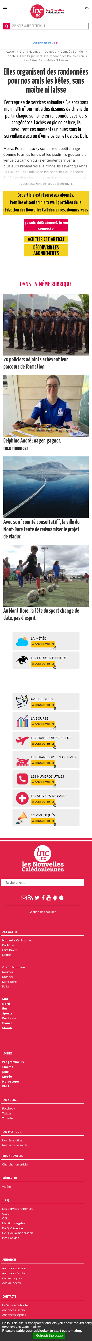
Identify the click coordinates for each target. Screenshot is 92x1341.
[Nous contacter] (24, 897)
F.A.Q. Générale (12, 1228)
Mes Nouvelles (12, 1156)
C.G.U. (6, 1214)
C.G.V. (6, 1218)
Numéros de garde (14, 1145)
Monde (7, 1028)
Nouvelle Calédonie (16, 940)
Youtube (8, 1118)
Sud (5, 999)
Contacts (9, 1296)
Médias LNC (10, 1178)
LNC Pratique (11, 1132)
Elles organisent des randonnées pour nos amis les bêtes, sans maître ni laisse (46, 81)
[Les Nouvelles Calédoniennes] (47, 11)
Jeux (5, 1072)
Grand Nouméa (29, 51)
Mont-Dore (9, 982)
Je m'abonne (68, 5)
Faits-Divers (10, 950)
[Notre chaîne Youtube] (49, 897)
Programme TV (13, 1062)
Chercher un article (15, 1164)
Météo (7, 1076)
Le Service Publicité (15, 1305)
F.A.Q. (6, 1200)
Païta (5, 986)
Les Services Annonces (17, 1209)
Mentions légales (13, 1223)
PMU (5, 1086)
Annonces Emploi (13, 1273)
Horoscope (10, 1081)
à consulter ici (43, 644)
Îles (4, 1008)
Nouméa (8, 972)
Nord (6, 1004)
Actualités (10, 932)
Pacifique (9, 1018)
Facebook (8, 1108)
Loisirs (7, 1053)
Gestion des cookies (42, 912)
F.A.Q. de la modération (17, 1233)
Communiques (12, 1278)
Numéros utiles (12, 1140)
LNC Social (9, 1100)
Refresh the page (49, 1335)
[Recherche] (6, 26)
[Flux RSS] (30, 897)
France (7, 1023)
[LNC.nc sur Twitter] (37, 897)
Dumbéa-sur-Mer (72, 51)
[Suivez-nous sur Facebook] (43, 897)
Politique (8, 945)
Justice (6, 955)
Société (11, 56)
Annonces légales (14, 1315)
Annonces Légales (14, 1268)
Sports (7, 1013)
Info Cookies (10, 1238)
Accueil (10, 51)
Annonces (9, 1259)
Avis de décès (11, 1283)
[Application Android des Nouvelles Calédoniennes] (55, 897)
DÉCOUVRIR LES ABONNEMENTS (46, 250)
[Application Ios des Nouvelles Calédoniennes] (61, 897)
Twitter (6, 1113)
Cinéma (7, 1067)
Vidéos (7, 1187)
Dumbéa (50, 51)
